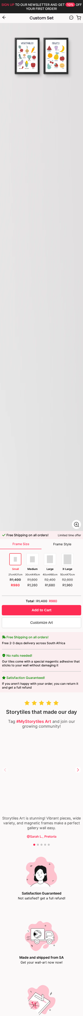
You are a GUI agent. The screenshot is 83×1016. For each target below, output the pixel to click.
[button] (78, 770)
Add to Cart (41, 610)
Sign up (7, 5)
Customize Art (41, 623)
